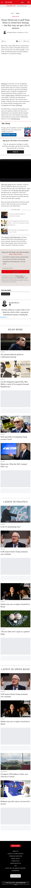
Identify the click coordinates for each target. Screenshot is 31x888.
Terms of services (19, 275)
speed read (15, 16)
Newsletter (27, 41)
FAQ (15, 865)
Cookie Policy (15, 861)
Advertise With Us (15, 863)
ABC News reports (6, 184)
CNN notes (19, 105)
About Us (15, 851)
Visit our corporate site (20, 882)
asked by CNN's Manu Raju (12, 237)
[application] (15, 170)
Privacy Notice (21, 277)
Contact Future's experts (15, 853)
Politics (17, 13)
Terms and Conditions (15, 856)
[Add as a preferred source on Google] (15, 876)
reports (10, 95)
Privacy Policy (15, 858)
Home (12, 13)
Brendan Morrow (13, 32)
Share (5, 41)
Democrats (4, 83)
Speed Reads (5, 294)
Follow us (20, 41)
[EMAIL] (10, 305)
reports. (15, 119)
